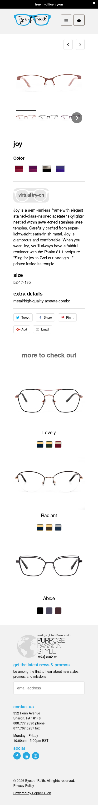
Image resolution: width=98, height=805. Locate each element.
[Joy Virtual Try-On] (31, 203)
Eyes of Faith (35, 780)
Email (45, 329)
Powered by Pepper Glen (32, 792)
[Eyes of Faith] (32, 20)
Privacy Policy (23, 785)
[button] (26, 117)
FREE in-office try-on (49, 4)
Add (24, 329)
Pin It (70, 317)
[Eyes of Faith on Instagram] (35, 755)
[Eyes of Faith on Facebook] (17, 755)
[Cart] (79, 20)
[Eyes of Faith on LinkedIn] (26, 755)
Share (48, 317)
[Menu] (66, 20)
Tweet (25, 317)
